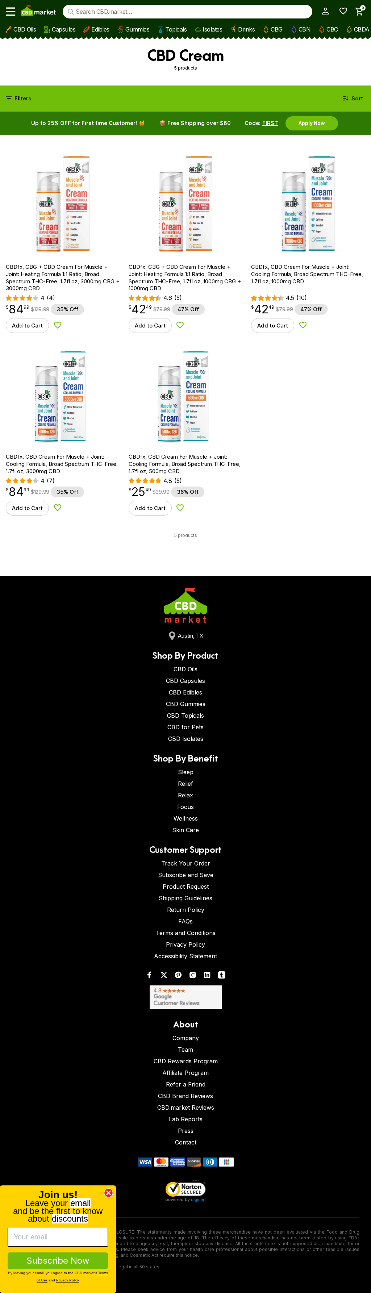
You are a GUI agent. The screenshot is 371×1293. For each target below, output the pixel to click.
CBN (305, 29)
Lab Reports (186, 1119)
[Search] (71, 12)
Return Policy (185, 909)
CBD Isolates (185, 738)
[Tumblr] (221, 976)
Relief (185, 783)
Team (185, 1049)
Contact (185, 1142)
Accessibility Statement (185, 956)
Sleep (185, 772)
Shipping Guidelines (185, 898)
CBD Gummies (185, 704)
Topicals (176, 29)
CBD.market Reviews (185, 1107)
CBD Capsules (185, 680)
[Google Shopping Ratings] (185, 997)
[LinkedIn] (207, 976)
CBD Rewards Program (186, 1061)
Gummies (137, 29)
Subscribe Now (57, 1260)
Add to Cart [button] (27, 325)
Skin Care (185, 830)
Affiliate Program (185, 1072)
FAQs (185, 921)
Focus (185, 806)
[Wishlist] (340, 11)
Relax (185, 795)
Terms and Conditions (186, 933)
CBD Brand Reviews (185, 1096)
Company (185, 1038)
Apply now (312, 123)
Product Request (186, 886)
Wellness (186, 818)
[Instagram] (192, 976)
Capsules (63, 29)
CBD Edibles (185, 692)
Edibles (100, 29)
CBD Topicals (185, 715)
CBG (277, 29)
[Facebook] (149, 976)
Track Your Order (185, 863)
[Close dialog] (108, 1192)
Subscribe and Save (185, 875)
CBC (332, 29)
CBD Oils (24, 29)
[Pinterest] (178, 976)
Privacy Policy (185, 944)
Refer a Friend (185, 1084)
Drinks (246, 29)
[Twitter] (163, 976)
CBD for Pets (185, 727)
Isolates (212, 29)
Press (185, 1130)
